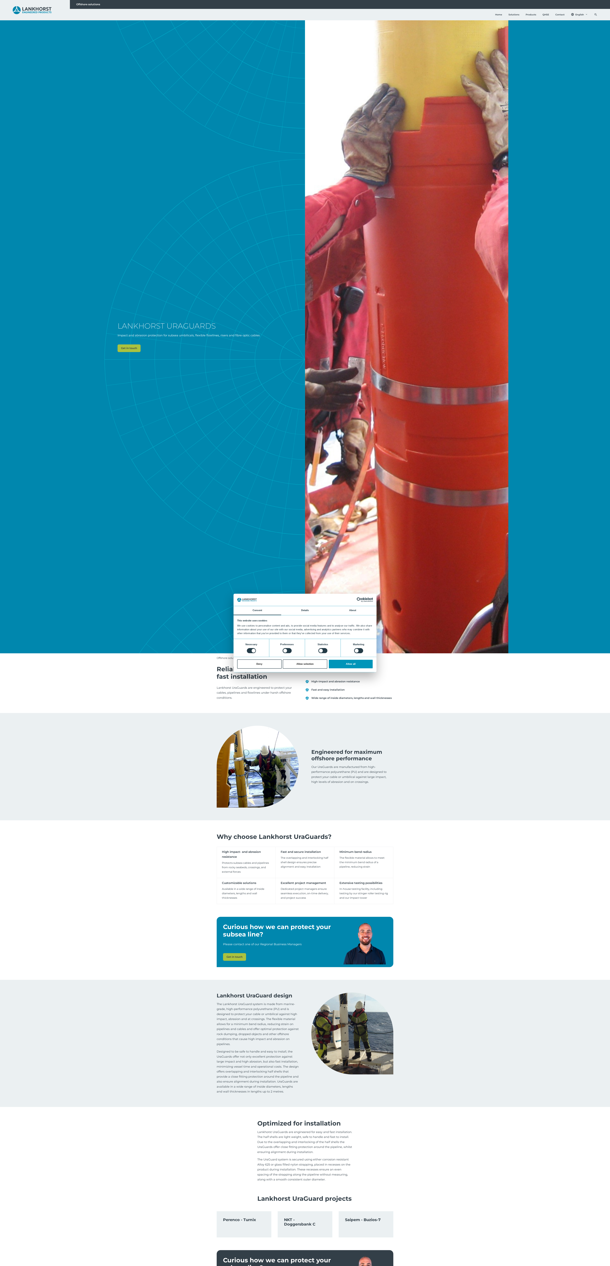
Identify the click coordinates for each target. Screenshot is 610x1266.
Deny (259, 664)
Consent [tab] (257, 610)
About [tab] (352, 610)
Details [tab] (305, 610)
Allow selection (305, 664)
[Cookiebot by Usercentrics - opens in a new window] (359, 599)
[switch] (287, 650)
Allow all (351, 664)
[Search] (595, 14)
